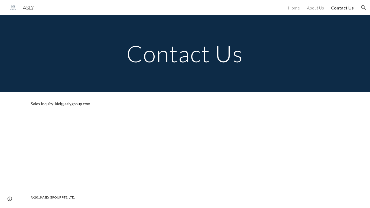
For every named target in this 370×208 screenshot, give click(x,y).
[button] (363, 7)
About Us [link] (315, 7)
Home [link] (294, 7)
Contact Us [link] (342, 7)
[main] (185, 53)
